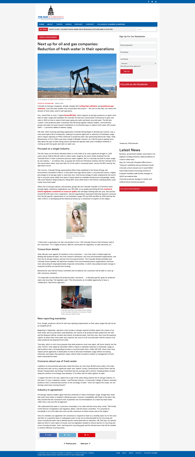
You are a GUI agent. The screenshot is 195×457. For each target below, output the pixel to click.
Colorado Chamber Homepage (111, 24)
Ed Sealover (49, 103)
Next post (84, 443)
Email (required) (126, 45)
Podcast (79, 24)
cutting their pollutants (88, 106)
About (50, 24)
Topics (59, 24)
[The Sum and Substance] (97, 12)
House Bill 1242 (70, 115)
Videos (68, 24)
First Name (124, 52)
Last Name (124, 59)
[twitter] (152, 1)
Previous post (71, 443)
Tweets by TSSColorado (128, 143)
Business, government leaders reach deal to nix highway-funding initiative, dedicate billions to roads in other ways (137, 156)
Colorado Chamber (150, 453)
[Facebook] (148, 1)
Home (41, 24)
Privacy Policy (51, 454)
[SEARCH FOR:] (146, 29)
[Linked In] (155, 1)
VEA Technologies (78, 454)
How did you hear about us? (130, 66)
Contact (90, 24)
